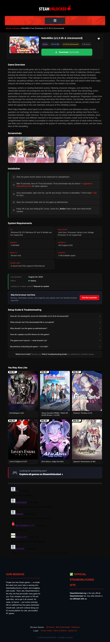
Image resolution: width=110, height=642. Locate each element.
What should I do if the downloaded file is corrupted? (32, 322)
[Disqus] (55, 519)
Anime (16, 28)
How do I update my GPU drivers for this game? (30, 334)
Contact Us (72, 630)
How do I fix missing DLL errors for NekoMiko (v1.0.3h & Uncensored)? (39, 316)
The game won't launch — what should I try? (28, 340)
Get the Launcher (89, 297)
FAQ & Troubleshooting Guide (54, 354)
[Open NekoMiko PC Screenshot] (31, 150)
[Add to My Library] (99, 39)
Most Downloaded (63, 627)
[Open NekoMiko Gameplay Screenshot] (79, 150)
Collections (75, 627)
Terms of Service (60, 630)
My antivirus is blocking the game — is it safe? (29, 346)
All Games (50, 627)
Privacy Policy (46, 630)
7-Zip (94, 193)
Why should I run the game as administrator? (28, 328)
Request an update (41, 286)
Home (8, 28)
